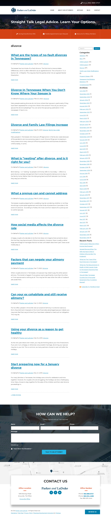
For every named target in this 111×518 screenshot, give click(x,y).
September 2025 (85, 97)
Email (42, 424)
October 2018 (84, 167)
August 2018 (83, 173)
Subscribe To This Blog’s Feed (91, 287)
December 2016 (84, 234)
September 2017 (85, 207)
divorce (45, 64)
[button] (109, 510)
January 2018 (84, 195)
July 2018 (82, 176)
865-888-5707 (94, 3)
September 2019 (85, 137)
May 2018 (82, 182)
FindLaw (58, 513)
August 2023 (84, 106)
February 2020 (84, 121)
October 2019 (84, 133)
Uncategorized (84, 85)
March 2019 (83, 152)
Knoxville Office (25, 499)
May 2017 (82, 219)
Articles (80, 10)
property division (85, 76)
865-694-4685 (89, 496)
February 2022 (84, 109)
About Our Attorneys (65, 10)
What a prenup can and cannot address (39, 193)
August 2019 (83, 140)
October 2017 (84, 204)
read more (14, 80)
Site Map (20, 513)
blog (81, 58)
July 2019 (82, 143)
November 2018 (84, 164)
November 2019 (84, 130)
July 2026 (83, 91)
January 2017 (84, 231)
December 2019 (84, 127)
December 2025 (85, 94)
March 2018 (83, 189)
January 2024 (84, 100)
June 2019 (83, 146)
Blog (88, 10)
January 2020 (84, 124)
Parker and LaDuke (26, 64)
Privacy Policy (28, 513)
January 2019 (84, 158)
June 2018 (83, 179)
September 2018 (85, 170)
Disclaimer (14, 445)
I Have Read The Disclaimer (22, 448)
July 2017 (82, 213)
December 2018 (84, 161)
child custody (84, 62)
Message (14, 431)
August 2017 (83, 210)
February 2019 (84, 155)
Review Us (92, 512)
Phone (72, 424)
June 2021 (83, 115)
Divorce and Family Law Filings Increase (39, 124)
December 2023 (85, 103)
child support (84, 65)
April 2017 (83, 222)
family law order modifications (89, 71)
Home (52, 10)
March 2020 (83, 118)
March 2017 (83, 225)
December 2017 (84, 198)
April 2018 (83, 185)
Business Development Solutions (44, 513)
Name (13, 424)
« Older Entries (16, 395)
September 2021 (85, 112)
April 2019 (83, 149)
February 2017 (84, 228)
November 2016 (84, 237)
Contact (97, 10)
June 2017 (83, 216)
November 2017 (84, 201)
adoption (82, 55)
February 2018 (84, 192)
